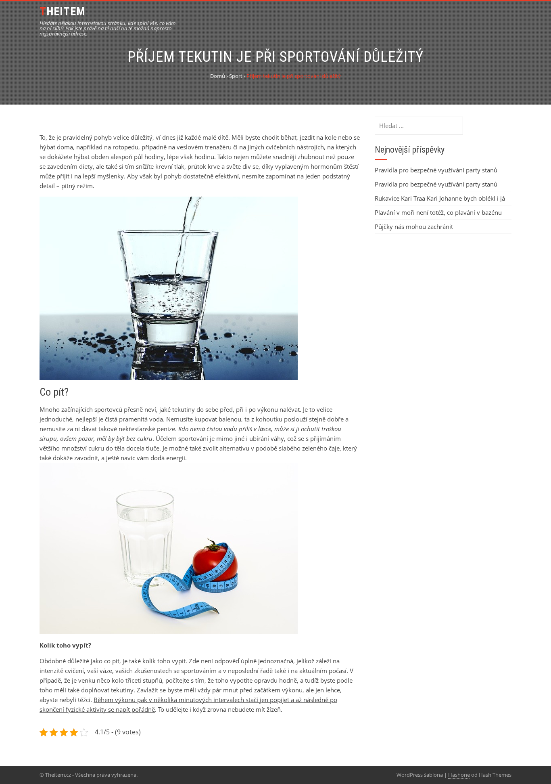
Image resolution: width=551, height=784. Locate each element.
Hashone (459, 774)
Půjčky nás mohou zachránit (414, 226)
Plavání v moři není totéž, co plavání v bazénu (438, 212)
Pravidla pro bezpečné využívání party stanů (436, 170)
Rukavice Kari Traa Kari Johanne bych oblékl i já (440, 198)
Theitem (63, 11)
